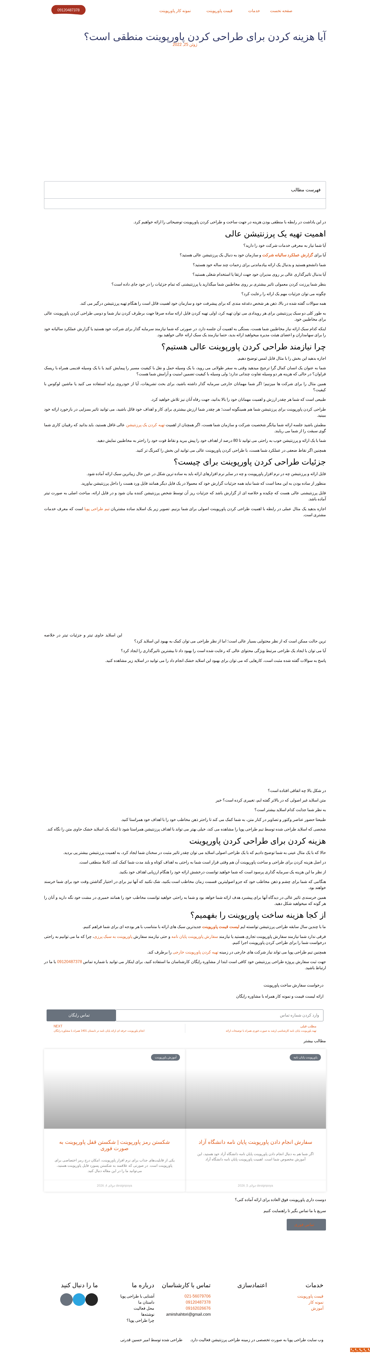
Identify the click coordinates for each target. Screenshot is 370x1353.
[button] (50, 190)
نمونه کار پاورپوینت (175, 11)
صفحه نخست (281, 11)
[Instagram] (91, 1299)
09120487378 (69, 962)
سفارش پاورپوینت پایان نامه (195, 936)
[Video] (66, 1299)
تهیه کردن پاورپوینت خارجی (196, 952)
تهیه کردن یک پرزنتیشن (145, 425)
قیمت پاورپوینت (219, 11)
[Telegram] (79, 1299)
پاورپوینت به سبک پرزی (113, 936)
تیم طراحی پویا (97, 509)
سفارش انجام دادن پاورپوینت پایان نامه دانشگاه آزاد (255, 1142)
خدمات (254, 11)
